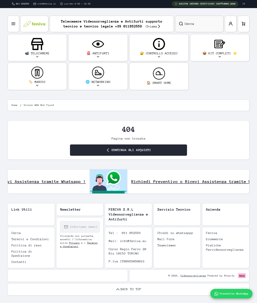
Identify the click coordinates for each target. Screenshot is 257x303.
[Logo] (34, 24)
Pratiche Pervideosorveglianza (225, 247)
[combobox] (199, 24)
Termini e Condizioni (30, 239)
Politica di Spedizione (21, 254)
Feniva (211, 233)
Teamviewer (166, 245)
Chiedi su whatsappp (175, 233)
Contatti (19, 262)
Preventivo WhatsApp (234, 293)
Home (14, 105)
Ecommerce (214, 239)
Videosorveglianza (193, 275)
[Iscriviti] (94, 226)
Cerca (16, 233)
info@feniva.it (46, 3)
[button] (243, 24)
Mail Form (165, 239)
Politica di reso (26, 245)
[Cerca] (179, 24)
